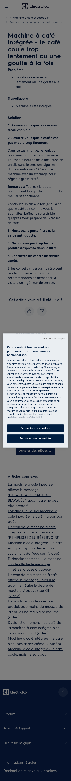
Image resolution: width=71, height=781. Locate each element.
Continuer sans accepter (53, 338)
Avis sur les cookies (34, 414)
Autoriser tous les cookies (35, 438)
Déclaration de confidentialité (25, 417)
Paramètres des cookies (35, 428)
